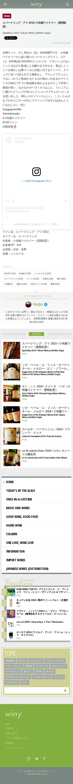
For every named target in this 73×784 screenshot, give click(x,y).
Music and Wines (18, 508)
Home (10, 482)
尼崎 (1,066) (21, 284)
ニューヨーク (36, 660)
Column (11, 534)
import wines (15, 560)
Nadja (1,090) (25, 273)
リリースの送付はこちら (16, 738)
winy (18, 595)
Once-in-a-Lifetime (19, 499)
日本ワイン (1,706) (39, 284)
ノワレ (25, 682)
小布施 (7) (8, 284)
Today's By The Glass (20, 490)
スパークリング (13, 671)
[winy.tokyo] (37, 4)
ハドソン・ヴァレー (55, 660)
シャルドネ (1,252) (43, 273)
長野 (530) (55, 284)
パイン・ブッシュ (14, 666)
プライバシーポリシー (15, 748)
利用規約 (9, 743)
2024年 (29, 666)
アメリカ (22, 660)
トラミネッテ (12, 682)
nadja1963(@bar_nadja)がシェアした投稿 (34, 224)
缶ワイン (28, 671)
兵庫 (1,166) (48, 279)
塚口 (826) (61, 279)
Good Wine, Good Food (22, 516)
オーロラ (50, 671)
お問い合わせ (11, 733)
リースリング (42, 666)
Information (15, 551)
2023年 (39, 671)
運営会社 (9, 728)
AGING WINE (14, 525)
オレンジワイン (59, 666)
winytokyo (10, 660)
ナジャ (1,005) (32, 279)
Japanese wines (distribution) (27, 568)
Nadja (24, 354)
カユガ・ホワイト (41, 677)
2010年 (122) (9, 273)
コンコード (58, 677)
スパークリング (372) (13, 279)
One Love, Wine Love (20, 542)
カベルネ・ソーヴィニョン (18, 677)
